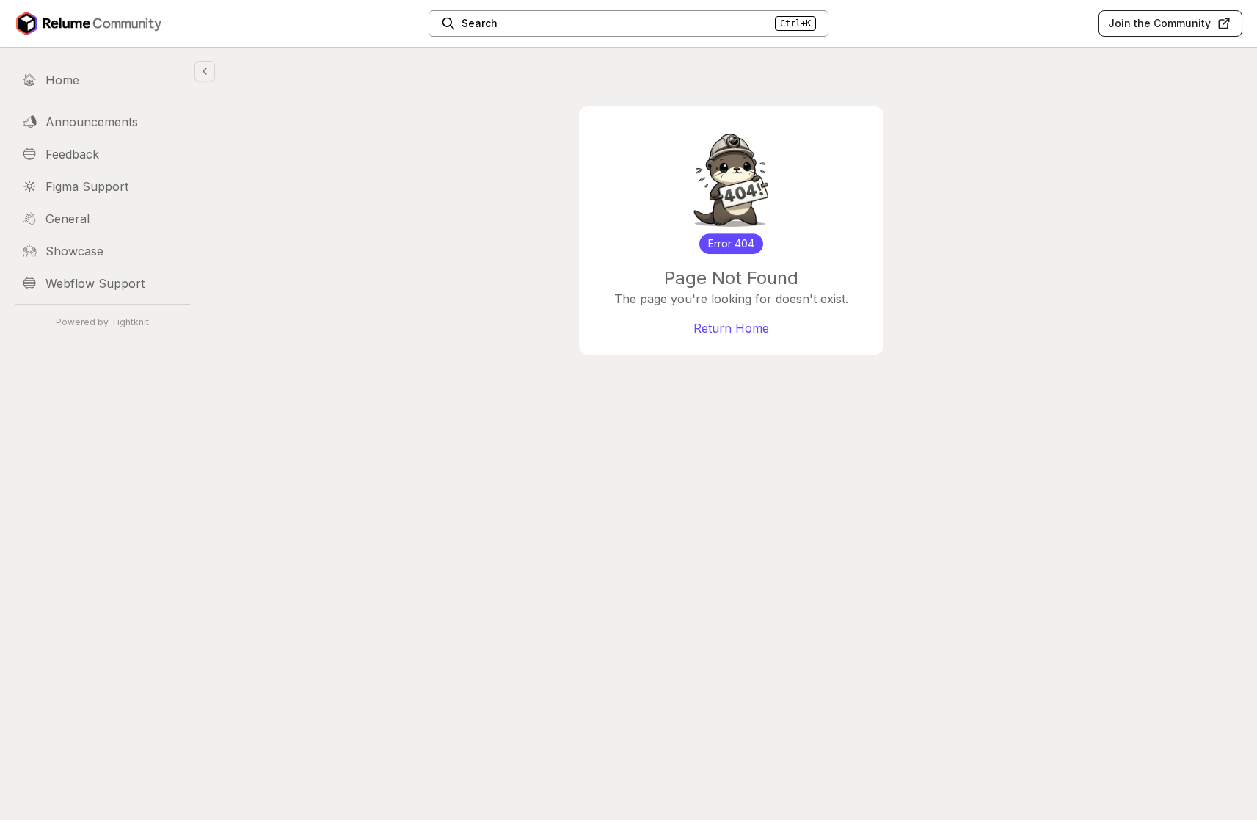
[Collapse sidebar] (204, 71)
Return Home (731, 328)
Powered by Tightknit (102, 321)
